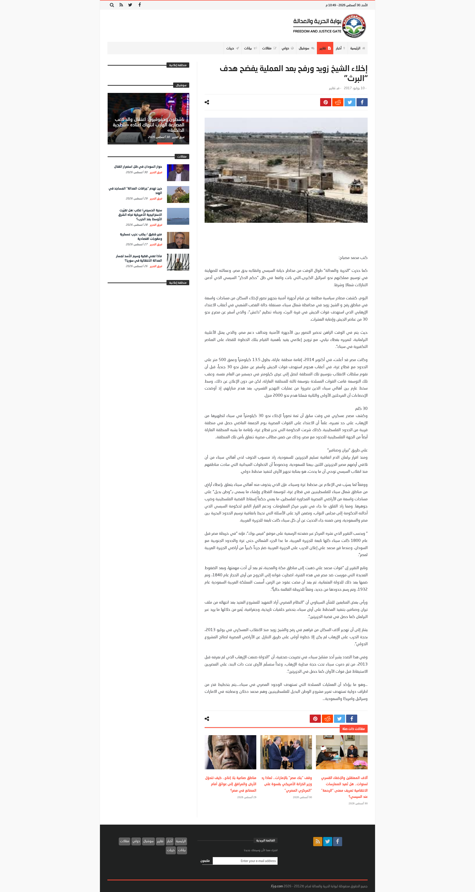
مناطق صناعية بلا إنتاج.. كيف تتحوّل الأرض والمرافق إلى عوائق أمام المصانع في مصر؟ (230, 784)
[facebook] (362, 102)
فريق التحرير (177, 137)
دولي (136, 841)
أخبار (169, 841)
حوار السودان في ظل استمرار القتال (138, 166)
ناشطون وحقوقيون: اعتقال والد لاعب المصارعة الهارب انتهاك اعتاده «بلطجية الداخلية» (148, 124)
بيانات (182, 850)
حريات (171, 850)
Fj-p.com (277, 886)
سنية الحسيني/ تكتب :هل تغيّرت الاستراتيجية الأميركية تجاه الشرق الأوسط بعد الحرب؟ (140, 214)
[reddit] (337, 102)
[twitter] (350, 102)
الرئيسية (181, 841)
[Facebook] (139, 5)
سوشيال (148, 841)
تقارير (332, 88)
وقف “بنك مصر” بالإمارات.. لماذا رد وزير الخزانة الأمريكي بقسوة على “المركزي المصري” (286, 784)
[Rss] (121, 5)
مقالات (124, 841)
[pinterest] (325, 102)
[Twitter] (130, 5)
